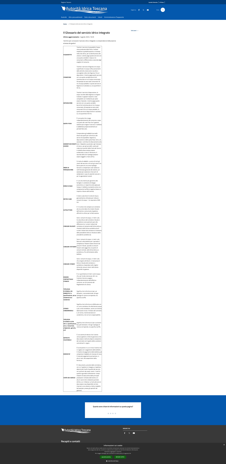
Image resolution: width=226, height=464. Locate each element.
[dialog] (113, 453)
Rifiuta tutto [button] (120, 457)
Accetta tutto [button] (106, 457)
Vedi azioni (134, 31)
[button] (112, 461)
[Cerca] (163, 10)
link (130, 453)
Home (65, 24)
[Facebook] (138, 10)
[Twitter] (142, 10)
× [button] (224, 444)
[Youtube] (147, 10)
